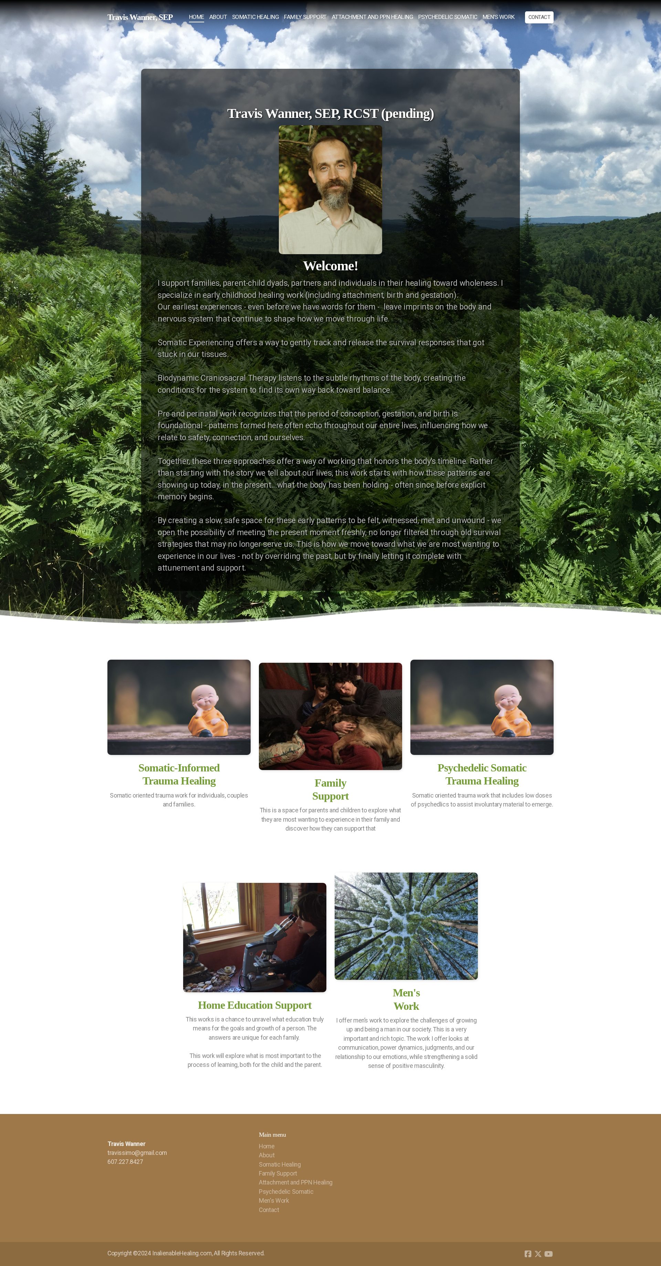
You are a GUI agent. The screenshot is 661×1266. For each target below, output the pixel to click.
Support (330, 796)
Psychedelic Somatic (482, 767)
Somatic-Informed (179, 767)
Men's (406, 992)
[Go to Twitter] (538, 1254)
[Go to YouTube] (548, 1254)
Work (406, 1006)
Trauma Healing (179, 781)
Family (330, 783)
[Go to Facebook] (528, 1254)
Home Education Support (255, 1005)
